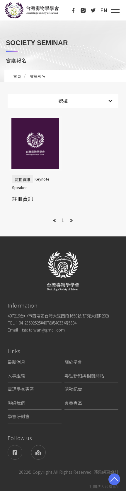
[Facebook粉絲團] (15, 452)
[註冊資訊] (35, 161)
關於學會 (73, 362)
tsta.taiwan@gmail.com (43, 330)
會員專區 (73, 403)
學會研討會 (19, 416)
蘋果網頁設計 (106, 472)
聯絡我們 (16, 403)
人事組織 (16, 375)
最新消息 (16, 362)
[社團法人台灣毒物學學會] (32, 10)
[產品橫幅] (63, 47)
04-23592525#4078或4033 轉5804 (47, 323)
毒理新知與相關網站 (84, 375)
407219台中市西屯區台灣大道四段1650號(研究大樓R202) (58, 316)
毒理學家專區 (21, 389)
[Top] (114, 479)
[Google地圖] (38, 452)
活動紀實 (73, 389)
